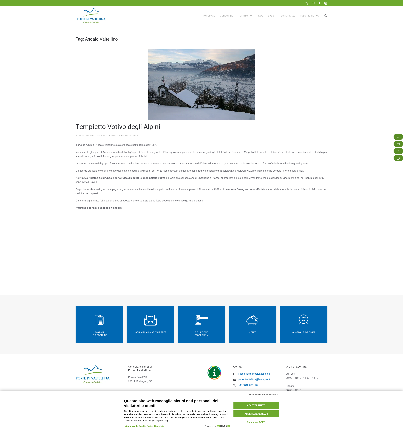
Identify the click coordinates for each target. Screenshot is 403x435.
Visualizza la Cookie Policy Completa (144, 426)
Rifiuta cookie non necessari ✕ (263, 394)
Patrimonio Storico (129, 135)
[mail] (398, 144)
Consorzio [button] (226, 15)
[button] (325, 15)
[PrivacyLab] (223, 426)
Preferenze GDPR (256, 422)
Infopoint (89, 135)
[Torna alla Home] (92, 15)
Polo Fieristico (310, 15)
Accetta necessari (256, 414)
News (260, 15)
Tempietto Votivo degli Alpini (118, 127)
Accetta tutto (256, 405)
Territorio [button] (245, 15)
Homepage (209, 15)
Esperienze (288, 15)
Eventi (272, 15)
